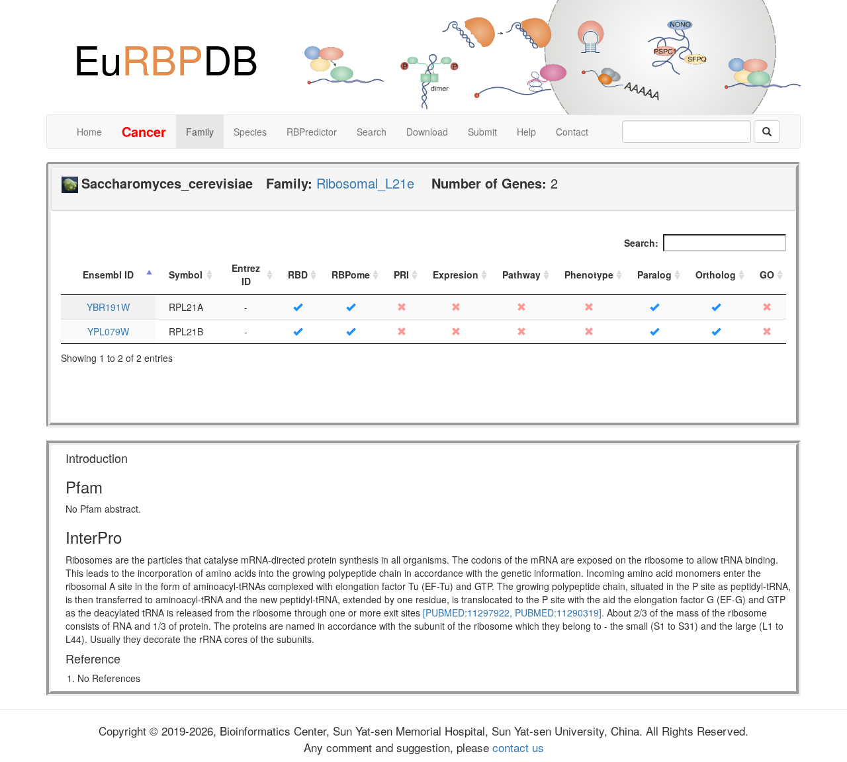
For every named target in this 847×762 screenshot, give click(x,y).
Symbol (185, 274)
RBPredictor (312, 131)
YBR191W (108, 307)
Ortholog (715, 274)
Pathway (521, 274)
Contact (572, 131)
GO (767, 274)
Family (200, 131)
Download (427, 131)
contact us (516, 747)
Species (250, 131)
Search (371, 131)
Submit (482, 131)
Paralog (654, 274)
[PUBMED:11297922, (467, 612)
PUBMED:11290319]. (559, 612)
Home (89, 131)
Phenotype (588, 274)
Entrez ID (246, 274)
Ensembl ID (108, 274)
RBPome (351, 274)
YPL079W (108, 331)
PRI (401, 274)
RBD (298, 274)
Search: (641, 242)
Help (526, 131)
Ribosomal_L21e (365, 182)
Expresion (455, 274)
